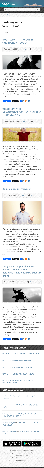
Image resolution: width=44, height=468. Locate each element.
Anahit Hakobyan (8, 423)
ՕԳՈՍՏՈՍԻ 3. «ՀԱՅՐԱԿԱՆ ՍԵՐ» (20, 406)
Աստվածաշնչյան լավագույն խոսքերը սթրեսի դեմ (22, 397)
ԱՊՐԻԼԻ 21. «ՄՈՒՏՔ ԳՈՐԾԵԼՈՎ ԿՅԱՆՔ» (19, 374)
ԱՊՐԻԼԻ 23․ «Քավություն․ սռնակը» (16, 360)
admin (24, 49)
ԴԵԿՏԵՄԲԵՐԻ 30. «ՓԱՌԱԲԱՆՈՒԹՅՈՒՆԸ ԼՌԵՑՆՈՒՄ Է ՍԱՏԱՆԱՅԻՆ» (21, 112)
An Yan (4, 396)
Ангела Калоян (7, 405)
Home (3, 15)
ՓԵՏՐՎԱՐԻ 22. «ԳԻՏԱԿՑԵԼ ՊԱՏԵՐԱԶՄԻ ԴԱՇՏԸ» (17, 41)
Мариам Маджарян (9, 432)
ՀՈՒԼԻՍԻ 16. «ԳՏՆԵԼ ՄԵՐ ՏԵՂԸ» (21, 433)
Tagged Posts (11, 15)
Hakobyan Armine (8, 414)
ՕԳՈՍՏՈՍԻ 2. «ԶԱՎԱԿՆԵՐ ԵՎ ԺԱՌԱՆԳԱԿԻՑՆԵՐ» (21, 415)
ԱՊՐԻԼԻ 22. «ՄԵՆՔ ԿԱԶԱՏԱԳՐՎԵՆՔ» (17, 367)
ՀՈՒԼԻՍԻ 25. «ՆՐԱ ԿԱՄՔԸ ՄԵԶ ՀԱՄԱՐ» (20, 424)
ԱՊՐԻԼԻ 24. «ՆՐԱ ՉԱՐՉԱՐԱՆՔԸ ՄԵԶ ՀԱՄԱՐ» (21, 354)
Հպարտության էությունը (16, 188)
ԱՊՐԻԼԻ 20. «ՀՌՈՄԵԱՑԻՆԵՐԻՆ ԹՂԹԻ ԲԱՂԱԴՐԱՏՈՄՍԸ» (17, 381)
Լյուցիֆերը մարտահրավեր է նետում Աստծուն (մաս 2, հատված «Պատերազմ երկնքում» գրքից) (21, 271)
